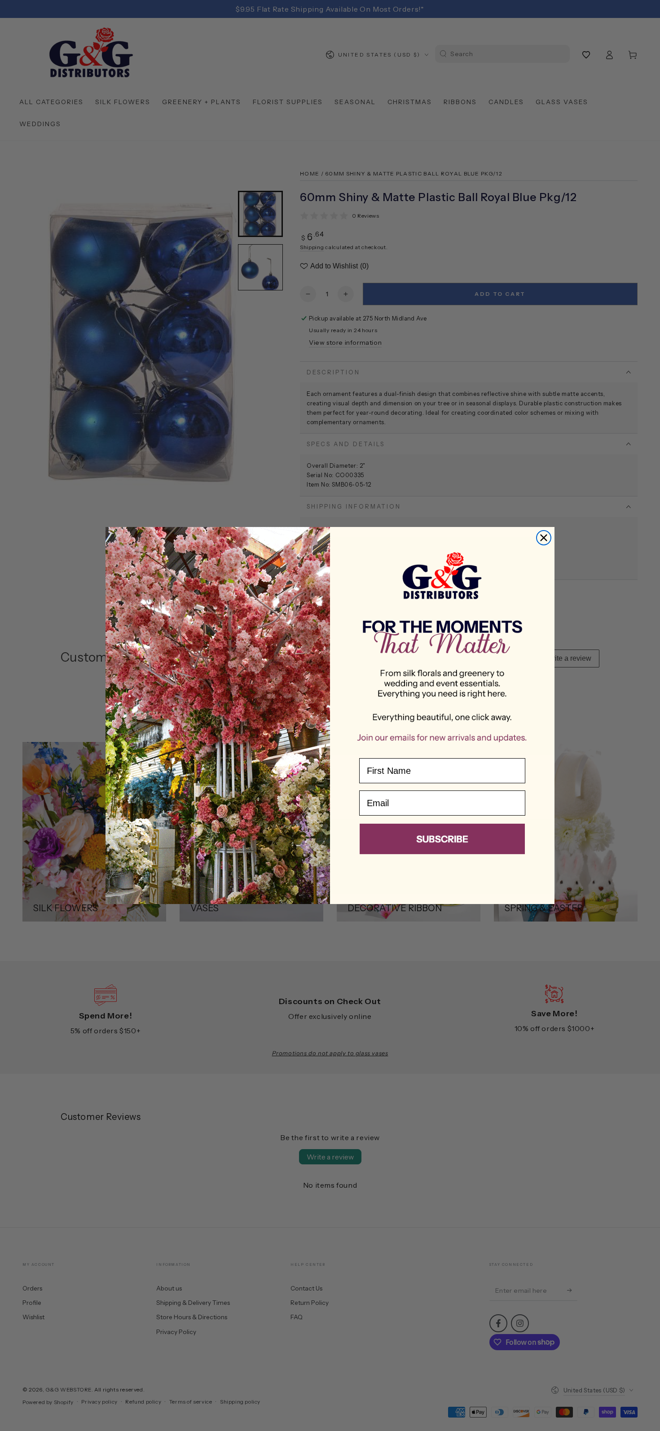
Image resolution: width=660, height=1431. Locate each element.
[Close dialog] (544, 538)
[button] (442, 840)
